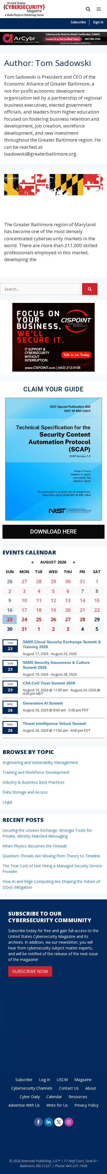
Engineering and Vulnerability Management (40, 762)
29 (53, 581)
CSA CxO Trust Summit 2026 (49, 683)
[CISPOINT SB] (53, 370)
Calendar (54, 1096)
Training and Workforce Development (35, 772)
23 (9, 619)
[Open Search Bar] (88, 9)
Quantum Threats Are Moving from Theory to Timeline (51, 855)
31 (82, 581)
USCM (62, 1079)
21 (82, 610)
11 (38, 600)
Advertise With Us (24, 1105)
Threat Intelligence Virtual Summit (54, 723)
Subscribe (78, 22)
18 (38, 610)
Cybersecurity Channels (31, 1088)
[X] (58, 1122)
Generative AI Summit (43, 703)
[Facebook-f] (38, 1122)
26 (53, 619)
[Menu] (100, 9)
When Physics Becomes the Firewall (34, 846)
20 (68, 610)
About (90, 1088)
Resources (78, 1096)
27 (24, 581)
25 (38, 619)
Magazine (83, 1079)
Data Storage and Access (24, 792)
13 (68, 600)
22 (97, 610)
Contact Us (69, 1088)
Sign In (98, 22)
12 (53, 600)
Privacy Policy (86, 1105)
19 (53, 610)
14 (82, 600)
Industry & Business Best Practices (33, 782)
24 (24, 619)
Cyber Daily (30, 1096)
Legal (7, 802)
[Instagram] (68, 1122)
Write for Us (57, 1105)
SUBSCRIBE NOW (30, 971)
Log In (44, 1079)
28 (38, 581)
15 (97, 600)
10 (24, 600)
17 (24, 610)
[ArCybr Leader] (53, 43)
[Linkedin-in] (48, 1122)
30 (68, 581)
